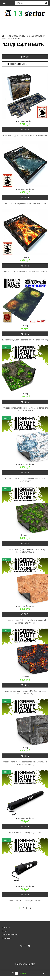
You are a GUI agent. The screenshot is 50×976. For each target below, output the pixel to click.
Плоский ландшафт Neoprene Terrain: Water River (25, 204)
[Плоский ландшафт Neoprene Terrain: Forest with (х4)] (25, 300)
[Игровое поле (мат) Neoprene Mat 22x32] (25, 368)
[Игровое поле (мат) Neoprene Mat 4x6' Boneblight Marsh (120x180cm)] (25, 510)
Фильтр (25, 56)
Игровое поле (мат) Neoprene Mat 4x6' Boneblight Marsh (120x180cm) (25, 550)
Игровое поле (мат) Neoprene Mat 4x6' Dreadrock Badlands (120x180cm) (25, 621)
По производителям (15, 36)
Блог (4, 931)
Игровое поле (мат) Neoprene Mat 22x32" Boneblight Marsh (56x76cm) (25, 409)
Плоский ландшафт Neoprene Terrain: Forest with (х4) (25, 340)
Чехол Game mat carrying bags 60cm (25, 901)
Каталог (6, 927)
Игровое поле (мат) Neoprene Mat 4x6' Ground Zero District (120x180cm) (25, 763)
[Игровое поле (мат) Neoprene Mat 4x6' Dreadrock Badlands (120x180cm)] (25, 581)
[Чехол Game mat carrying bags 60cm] (25, 861)
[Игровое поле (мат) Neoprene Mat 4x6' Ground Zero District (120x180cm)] (25, 722)
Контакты (6, 938)
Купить (25, 129)
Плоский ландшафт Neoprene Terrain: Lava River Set (25, 272)
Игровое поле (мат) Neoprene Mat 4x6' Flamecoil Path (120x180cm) (25, 692)
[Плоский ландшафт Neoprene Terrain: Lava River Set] (25, 232)
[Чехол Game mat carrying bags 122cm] (25, 793)
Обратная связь (10, 934)
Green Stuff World (35, 36)
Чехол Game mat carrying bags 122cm (25, 832)
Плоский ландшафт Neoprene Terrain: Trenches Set (25, 135)
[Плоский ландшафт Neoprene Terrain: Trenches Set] (25, 96)
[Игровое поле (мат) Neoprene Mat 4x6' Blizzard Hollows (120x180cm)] (25, 439)
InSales (31, 964)
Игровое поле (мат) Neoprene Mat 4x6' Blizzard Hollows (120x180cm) (25, 480)
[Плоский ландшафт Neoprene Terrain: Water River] (25, 164)
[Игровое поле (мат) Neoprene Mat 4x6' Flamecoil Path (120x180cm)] (25, 652)
